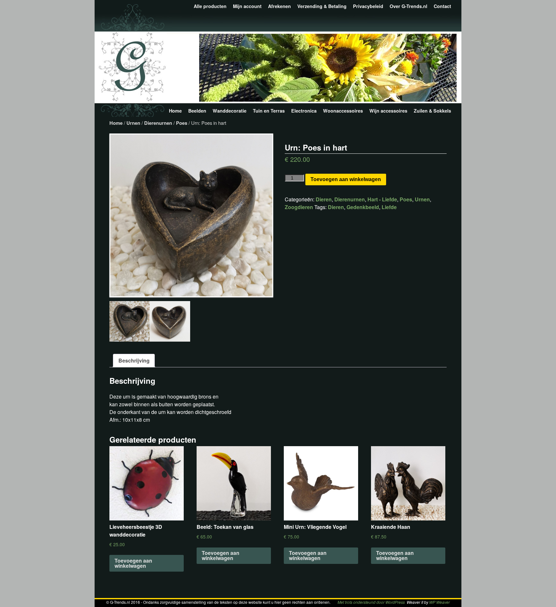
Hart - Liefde (382, 199)
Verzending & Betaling (322, 6)
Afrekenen (279, 6)
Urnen (133, 122)
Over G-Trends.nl (408, 6)
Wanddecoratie (229, 110)
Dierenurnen (158, 122)
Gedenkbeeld (363, 207)
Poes (181, 122)
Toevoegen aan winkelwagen (345, 179)
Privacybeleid (368, 6)
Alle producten (210, 6)
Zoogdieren (299, 207)
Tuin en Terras (269, 110)
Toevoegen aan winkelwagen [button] (133, 563)
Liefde (389, 207)
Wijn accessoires (388, 110)
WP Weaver (439, 602)
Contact (442, 6)
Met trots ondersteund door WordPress (371, 602)
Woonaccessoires (343, 110)
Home (175, 110)
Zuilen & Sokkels (432, 110)
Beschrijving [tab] (134, 360)
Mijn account (247, 6)
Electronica (304, 110)
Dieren (324, 199)
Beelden (197, 110)
